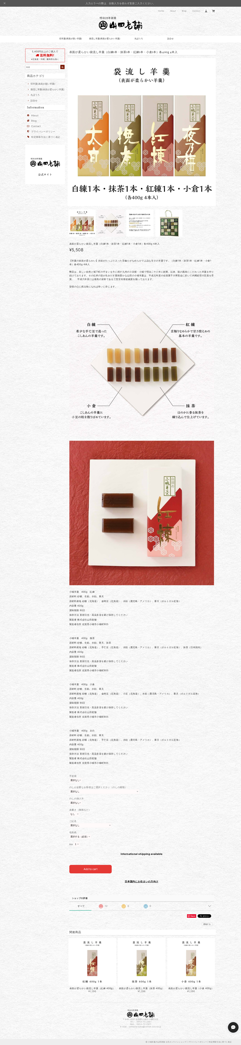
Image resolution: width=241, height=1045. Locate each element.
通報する (207, 924)
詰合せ (170, 38)
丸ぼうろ (138, 38)
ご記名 (73, 821)
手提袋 (73, 775)
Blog (184, 11)
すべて (81, 906)
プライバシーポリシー (43, 131)
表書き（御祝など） (80, 809)
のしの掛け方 (76, 798)
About (173, 11)
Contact (196, 11)
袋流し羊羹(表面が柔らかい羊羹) (104, 38)
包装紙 (73, 832)
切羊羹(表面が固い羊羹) (70, 38)
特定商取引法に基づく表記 (45, 137)
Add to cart (90, 869)
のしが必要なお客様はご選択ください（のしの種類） (98, 787)
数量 (71, 844)
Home (161, 11)
